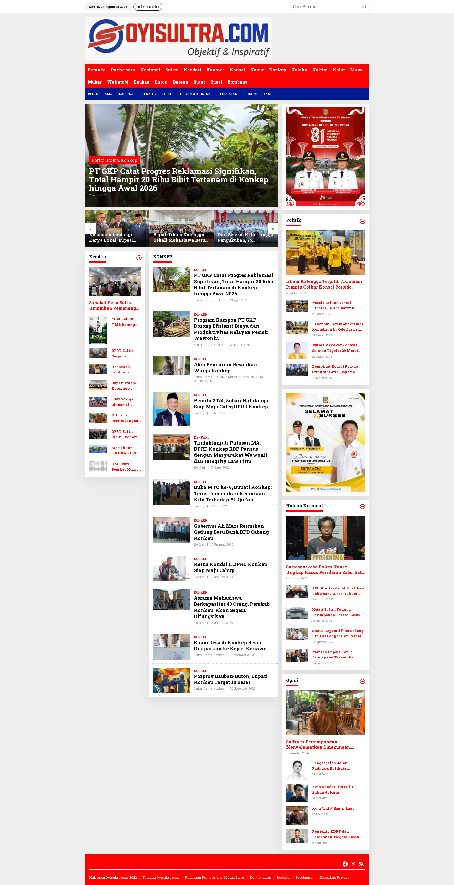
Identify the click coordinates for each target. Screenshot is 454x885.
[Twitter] (353, 864)
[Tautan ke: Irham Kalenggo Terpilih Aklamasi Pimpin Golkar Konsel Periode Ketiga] (325, 252)
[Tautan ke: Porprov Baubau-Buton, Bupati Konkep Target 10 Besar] (171, 679)
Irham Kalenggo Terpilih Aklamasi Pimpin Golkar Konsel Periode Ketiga (324, 284)
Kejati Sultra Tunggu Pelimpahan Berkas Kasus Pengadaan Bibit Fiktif (336, 612)
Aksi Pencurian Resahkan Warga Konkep (225, 367)
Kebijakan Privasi (334, 877)
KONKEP (200, 269)
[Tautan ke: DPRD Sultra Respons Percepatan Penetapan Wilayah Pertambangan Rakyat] (98, 352)
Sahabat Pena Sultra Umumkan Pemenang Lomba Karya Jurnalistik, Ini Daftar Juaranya (113, 305)
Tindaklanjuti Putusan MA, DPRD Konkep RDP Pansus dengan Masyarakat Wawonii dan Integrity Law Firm (230, 452)
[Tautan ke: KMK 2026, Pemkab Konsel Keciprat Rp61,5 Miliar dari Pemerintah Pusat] (98, 466)
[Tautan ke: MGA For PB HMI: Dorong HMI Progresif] (98, 329)
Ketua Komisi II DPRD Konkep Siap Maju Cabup (230, 567)
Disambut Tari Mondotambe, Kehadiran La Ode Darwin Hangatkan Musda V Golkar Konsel (338, 327)
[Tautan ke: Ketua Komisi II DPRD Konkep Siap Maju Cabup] (171, 568)
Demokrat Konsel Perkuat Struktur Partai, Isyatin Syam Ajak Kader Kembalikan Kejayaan (336, 369)
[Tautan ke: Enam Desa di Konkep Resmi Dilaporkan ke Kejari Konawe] (171, 646)
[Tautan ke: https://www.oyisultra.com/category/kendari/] (139, 258)
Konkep (129, 160)
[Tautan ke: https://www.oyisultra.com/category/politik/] (362, 221)
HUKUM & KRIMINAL (228, 377)
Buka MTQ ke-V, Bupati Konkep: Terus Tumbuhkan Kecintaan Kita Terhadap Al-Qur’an (233, 493)
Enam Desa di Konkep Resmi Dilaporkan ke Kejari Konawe (230, 645)
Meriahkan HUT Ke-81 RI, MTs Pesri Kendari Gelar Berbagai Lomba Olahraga (126, 450)
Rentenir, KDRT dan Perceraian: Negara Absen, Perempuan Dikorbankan (336, 834)
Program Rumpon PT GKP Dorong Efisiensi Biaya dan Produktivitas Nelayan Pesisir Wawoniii (231, 329)
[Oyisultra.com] (178, 38)
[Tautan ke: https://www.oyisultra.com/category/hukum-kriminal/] (362, 506)
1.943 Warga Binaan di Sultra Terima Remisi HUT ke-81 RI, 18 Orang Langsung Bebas (126, 402)
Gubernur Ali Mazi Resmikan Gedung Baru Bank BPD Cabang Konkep (231, 532)
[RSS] (361, 864)
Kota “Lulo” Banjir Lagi (333, 808)
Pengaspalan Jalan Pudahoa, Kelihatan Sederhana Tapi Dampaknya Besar (338, 765)
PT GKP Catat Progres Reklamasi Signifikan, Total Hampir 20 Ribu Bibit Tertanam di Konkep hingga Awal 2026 (178, 179)
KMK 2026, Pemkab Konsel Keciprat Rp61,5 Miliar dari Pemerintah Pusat (125, 467)
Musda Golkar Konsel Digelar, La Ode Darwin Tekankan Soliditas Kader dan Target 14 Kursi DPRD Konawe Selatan (336, 305)
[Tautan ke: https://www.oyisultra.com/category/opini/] (362, 681)
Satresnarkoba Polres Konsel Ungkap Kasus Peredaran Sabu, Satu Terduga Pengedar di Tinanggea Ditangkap (325, 569)
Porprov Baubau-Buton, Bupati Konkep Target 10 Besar (231, 679)
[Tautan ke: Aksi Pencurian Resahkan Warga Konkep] (171, 365)
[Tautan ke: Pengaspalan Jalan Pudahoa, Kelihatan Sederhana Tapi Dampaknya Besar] (297, 769)
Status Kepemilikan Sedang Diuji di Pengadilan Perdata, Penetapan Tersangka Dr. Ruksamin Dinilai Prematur (338, 633)
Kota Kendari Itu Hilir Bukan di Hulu (332, 789)
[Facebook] (345, 864)
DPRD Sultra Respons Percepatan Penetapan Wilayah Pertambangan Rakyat (125, 353)
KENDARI (201, 437)
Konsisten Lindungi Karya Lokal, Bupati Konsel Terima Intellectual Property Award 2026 (126, 369)
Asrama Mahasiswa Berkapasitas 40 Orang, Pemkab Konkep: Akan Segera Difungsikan (232, 607)
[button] (364, 6)
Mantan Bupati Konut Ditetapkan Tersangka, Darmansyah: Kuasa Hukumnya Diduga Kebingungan (333, 655)
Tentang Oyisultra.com (160, 877)
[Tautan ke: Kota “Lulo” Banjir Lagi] (297, 814)
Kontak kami (260, 877)
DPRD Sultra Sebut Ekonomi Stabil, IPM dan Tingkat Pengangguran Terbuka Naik (244, 236)
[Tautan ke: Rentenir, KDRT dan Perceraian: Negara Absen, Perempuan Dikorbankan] (297, 835)
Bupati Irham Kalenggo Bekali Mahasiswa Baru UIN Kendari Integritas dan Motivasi (115, 237)
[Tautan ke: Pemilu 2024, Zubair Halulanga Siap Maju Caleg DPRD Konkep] (171, 408)
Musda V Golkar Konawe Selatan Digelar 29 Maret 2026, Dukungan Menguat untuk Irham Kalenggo (336, 348)
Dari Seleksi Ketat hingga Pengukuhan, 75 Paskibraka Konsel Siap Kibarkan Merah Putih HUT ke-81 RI (181, 237)
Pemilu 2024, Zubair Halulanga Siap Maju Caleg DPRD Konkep (231, 403)
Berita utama (105, 160)
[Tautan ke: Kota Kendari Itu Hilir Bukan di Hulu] (297, 792)
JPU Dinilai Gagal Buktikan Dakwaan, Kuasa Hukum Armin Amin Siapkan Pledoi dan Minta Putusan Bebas (338, 591)
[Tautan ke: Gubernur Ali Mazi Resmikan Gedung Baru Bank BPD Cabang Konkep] (171, 529)
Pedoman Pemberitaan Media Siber (214, 877)
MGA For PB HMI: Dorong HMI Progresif (124, 322)
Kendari (199, 467)
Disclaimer (305, 877)
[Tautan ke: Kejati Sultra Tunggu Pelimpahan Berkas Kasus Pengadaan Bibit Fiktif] (297, 612)
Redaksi (283, 877)
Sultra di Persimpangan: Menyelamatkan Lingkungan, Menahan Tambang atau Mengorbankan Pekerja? (125, 418)
